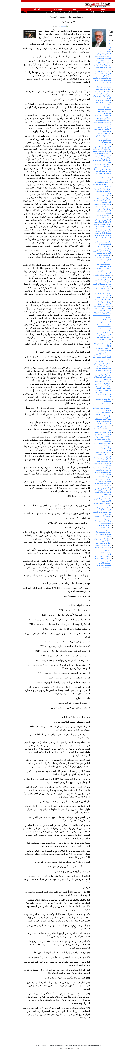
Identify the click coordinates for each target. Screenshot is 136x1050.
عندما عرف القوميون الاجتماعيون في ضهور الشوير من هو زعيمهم (102, 129)
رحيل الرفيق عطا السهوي (103, 89)
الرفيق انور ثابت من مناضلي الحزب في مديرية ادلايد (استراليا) (102, 211)
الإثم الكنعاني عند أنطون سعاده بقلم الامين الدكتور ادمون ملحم (103, 135)
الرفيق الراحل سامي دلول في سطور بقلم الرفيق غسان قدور (102, 122)
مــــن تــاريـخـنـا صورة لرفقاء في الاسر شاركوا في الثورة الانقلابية (102, 200)
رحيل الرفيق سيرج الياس (103, 545)
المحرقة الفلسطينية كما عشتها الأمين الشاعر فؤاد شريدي (103, 534)
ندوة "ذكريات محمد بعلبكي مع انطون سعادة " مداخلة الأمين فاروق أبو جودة (103, 421)
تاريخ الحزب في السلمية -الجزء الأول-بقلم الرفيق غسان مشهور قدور (103, 350)
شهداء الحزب (58, 9)
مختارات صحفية (76, 12)
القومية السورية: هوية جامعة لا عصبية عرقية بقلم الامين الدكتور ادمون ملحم (102, 257)
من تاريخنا (88, 9)
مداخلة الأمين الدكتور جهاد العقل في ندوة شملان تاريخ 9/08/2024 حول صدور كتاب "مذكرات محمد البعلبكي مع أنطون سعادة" (102, 436)
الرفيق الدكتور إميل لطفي (103, 452)
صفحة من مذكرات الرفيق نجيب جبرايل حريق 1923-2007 (103, 102)
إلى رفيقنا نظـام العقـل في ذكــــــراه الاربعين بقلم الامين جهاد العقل (102, 184)
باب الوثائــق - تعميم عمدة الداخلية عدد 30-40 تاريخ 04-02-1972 (102, 344)
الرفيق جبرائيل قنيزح (104, 63)
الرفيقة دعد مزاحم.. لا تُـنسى (102, 556)
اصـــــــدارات (106, 262)
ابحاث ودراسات (54, 12)
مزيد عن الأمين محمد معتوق (102, 169)
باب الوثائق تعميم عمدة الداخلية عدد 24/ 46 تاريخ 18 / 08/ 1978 (102, 463)
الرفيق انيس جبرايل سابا (103, 215)
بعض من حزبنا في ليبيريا (109, 44)
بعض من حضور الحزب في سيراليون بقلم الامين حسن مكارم (103, 173)
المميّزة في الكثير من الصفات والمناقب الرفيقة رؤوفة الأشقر (103, 565)
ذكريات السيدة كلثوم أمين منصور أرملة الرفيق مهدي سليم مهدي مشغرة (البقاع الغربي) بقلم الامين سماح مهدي (103, 235)
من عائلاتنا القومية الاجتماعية (102, 468)
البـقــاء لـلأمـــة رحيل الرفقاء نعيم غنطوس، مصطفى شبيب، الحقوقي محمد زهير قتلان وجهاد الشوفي (103, 268)
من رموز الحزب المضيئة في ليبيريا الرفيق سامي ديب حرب (102, 67)
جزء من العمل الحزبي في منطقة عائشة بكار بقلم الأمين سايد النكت (102, 377)
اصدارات (47, 12)
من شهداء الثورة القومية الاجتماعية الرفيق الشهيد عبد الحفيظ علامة (102, 472)
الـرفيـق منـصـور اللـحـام (103, 525)
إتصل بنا (91, 11)
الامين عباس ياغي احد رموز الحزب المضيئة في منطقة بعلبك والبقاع (102, 73)
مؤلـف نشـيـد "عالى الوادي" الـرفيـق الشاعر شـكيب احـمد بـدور (102, 357)
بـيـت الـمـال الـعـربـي (104, 497)
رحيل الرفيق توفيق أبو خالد (102, 521)
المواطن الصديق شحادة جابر (102, 306)
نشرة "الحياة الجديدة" (104, 477)
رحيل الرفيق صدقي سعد (103, 543)
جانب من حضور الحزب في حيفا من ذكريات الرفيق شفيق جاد (102, 428)
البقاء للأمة (37, 9)
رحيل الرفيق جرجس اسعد (103, 488)
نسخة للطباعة (62, 26)
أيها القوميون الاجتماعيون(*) (102, 313)
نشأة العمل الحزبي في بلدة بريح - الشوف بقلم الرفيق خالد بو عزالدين (103, 414)
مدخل (103, 9)
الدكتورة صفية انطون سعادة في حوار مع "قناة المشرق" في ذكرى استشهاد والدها (102, 155)
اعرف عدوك (63, 12)
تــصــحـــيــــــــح (105, 523)
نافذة (74, 9)
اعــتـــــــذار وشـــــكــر (103, 60)
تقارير (69, 12)
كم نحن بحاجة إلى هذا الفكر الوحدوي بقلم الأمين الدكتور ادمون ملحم (102, 492)
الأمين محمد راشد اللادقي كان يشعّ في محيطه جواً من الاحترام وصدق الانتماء (102, 456)
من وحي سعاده (106, 195)
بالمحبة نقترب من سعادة (103, 87)
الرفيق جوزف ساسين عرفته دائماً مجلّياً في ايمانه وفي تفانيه (102, 191)
